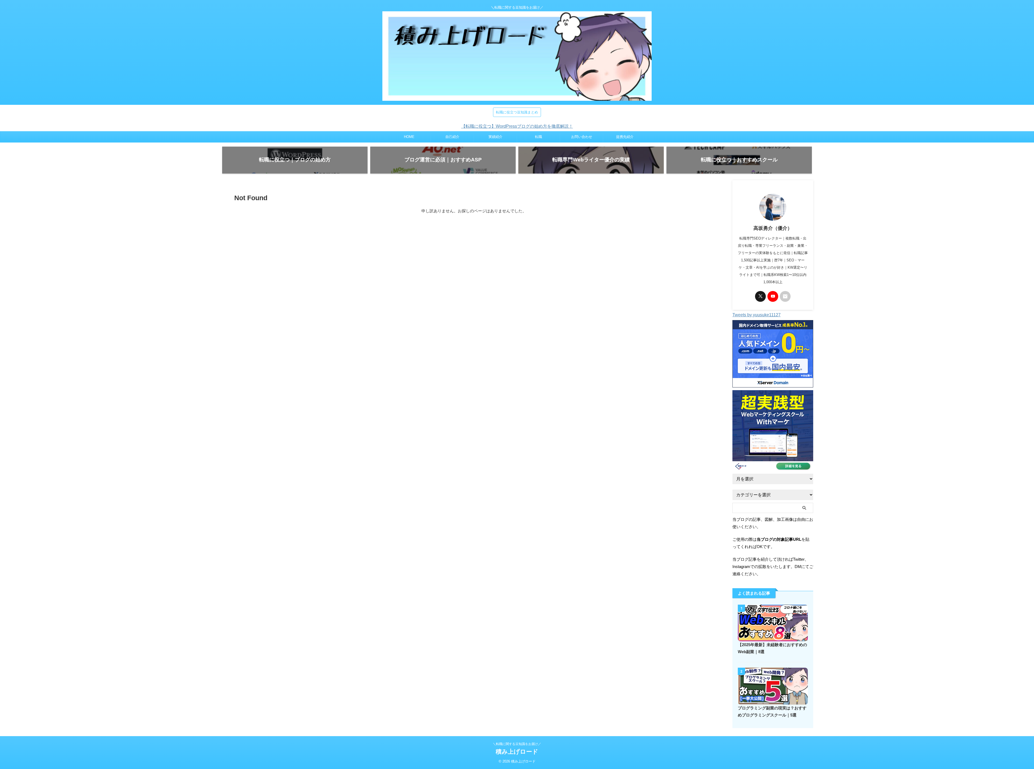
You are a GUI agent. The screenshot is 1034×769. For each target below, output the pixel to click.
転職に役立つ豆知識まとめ (517, 112)
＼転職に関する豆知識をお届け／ (517, 744)
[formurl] (785, 296)
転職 (538, 137)
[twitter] (760, 296)
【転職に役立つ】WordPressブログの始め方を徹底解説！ (517, 126)
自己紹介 (452, 137)
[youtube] (772, 296)
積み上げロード (517, 751)
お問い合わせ (581, 137)
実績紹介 (495, 137)
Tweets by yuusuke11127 (756, 315)
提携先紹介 (625, 137)
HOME (409, 137)
